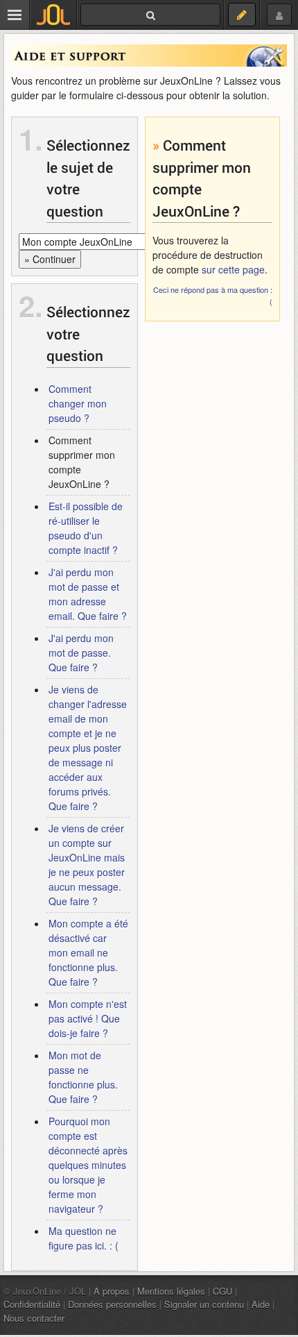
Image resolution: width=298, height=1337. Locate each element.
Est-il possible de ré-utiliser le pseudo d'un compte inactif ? (86, 528)
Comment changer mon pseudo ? (78, 403)
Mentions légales (171, 1290)
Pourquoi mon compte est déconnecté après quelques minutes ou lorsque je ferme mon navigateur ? (88, 1165)
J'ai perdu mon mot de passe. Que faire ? (81, 652)
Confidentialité (31, 1304)
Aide (261, 1304)
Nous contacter (33, 1318)
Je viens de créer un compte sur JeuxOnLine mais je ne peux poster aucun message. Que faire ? (87, 864)
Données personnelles (112, 1304)
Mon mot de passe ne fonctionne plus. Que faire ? (83, 1077)
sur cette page (233, 269)
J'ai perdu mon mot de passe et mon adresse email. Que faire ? (88, 594)
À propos (112, 1290)
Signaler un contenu (204, 1304)
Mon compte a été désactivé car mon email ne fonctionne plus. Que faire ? (88, 952)
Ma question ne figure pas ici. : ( (84, 1238)
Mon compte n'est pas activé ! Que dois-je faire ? (88, 1018)
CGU (222, 1290)
